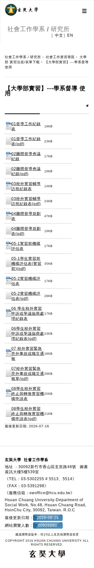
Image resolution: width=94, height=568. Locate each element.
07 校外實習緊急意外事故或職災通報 (27, 353)
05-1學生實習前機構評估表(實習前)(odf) (26, 263)
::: (2, 45)
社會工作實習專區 (60, 57)
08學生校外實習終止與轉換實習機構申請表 (27, 394)
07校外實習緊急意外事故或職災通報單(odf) (27, 374)
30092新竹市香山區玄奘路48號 (47, 467)
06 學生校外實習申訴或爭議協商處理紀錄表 (27, 313)
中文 (59, 35)
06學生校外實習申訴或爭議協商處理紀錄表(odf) (27, 333)
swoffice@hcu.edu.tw (49, 493)
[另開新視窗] (21, 10)
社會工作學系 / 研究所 (23, 57)
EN (70, 35)
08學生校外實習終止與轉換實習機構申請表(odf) (27, 414)
